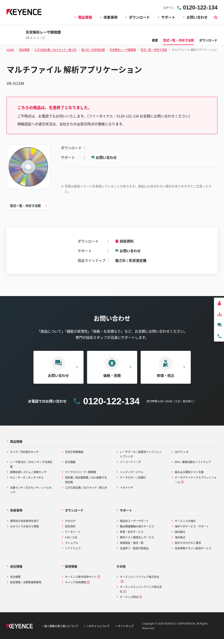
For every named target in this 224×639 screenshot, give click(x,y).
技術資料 (127, 241)
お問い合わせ (197, 17)
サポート (168, 17)
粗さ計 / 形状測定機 (130, 260)
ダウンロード (139, 17)
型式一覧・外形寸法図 (25, 205)
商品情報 (85, 17)
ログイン (168, 7)
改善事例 (110, 17)
